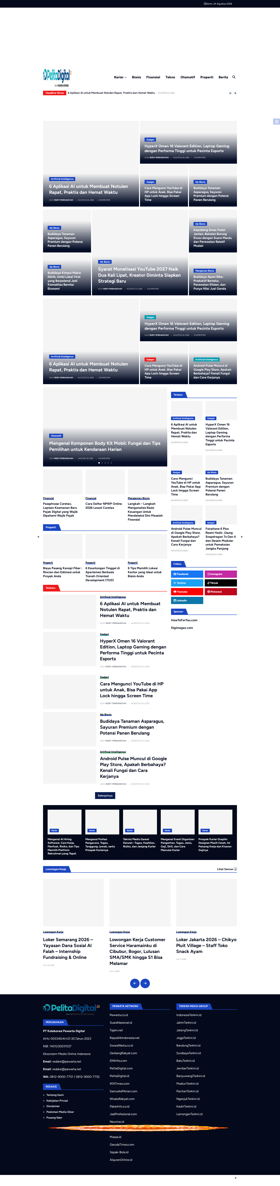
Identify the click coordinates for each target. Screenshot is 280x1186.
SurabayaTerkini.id (188, 1053)
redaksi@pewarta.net (66, 1061)
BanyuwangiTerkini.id (190, 1076)
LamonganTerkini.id (189, 1114)
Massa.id (115, 1137)
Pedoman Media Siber (60, 1112)
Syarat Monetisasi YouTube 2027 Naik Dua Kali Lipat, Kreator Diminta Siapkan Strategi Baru (139, 275)
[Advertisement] (140, 36)
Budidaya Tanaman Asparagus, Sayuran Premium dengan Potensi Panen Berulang (211, 194)
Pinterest (216, 591)
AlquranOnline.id (121, 1160)
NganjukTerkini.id (188, 1099)
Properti (206, 77)
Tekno (170, 77)
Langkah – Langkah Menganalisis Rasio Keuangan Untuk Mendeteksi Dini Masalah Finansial (145, 511)
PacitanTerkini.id (187, 1091)
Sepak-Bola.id (119, 1152)
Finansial (153, 77)
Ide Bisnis (200, 182)
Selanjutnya (105, 795)
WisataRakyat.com (122, 1099)
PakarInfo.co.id (119, 1106)
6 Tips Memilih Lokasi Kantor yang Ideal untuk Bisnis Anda (145, 572)
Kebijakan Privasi (57, 1100)
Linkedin (181, 600)
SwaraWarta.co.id (121, 1045)
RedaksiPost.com (121, 1129)
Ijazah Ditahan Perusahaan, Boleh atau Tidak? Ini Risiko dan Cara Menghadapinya (204, 945)
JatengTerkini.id (187, 1030)
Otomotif (188, 77)
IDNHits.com (118, 1061)
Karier (119, 77)
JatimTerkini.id (186, 1022)
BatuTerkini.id (185, 1061)
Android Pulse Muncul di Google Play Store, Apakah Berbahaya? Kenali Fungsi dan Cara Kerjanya (127, 93)
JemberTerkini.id (187, 1068)
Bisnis (136, 77)
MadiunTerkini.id (187, 1083)
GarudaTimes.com (122, 1144)
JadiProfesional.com (123, 1114)
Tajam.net (116, 1030)
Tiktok (214, 582)
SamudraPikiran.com (123, 1091)
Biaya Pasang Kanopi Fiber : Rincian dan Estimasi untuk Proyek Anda (62, 572)
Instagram (216, 573)
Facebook (182, 573)
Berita (223, 77)
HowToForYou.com (184, 620)
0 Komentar (104, 200)
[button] (230, 93)
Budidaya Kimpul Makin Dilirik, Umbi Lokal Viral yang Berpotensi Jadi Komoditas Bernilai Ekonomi (64, 280)
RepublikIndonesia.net (125, 1038)
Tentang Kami (55, 1095)
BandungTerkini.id (188, 1045)
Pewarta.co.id (119, 1015)
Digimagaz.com (182, 628)
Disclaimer (53, 1106)
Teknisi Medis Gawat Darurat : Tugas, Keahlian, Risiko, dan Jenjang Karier (139, 842)
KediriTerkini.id (186, 1106)
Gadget (150, 139)
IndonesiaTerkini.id (188, 1015)
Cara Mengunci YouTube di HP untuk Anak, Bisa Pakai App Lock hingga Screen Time (163, 194)
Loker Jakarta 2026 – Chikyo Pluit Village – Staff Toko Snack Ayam (140, 945)
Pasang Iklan (54, 1117)
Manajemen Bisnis (204, 270)
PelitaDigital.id (119, 1076)
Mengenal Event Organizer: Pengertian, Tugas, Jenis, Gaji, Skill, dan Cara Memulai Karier (178, 844)
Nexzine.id (117, 1121)
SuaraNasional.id (121, 1022)
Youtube (182, 591)
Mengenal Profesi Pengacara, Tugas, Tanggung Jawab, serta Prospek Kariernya (100, 844)
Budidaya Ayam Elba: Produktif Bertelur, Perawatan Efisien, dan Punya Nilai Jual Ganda (210, 282)
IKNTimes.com (120, 1083)
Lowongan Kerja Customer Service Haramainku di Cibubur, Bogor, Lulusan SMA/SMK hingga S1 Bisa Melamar (71, 951)
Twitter (181, 582)
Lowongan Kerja (53, 932)
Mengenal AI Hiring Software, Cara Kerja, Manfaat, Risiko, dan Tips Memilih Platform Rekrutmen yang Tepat (63, 846)
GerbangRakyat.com (123, 1053)
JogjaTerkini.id (186, 1038)
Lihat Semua (225, 869)
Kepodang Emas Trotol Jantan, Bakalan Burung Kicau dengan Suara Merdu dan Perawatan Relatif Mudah (213, 238)
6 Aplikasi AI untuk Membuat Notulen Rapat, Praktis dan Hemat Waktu (130, 609)
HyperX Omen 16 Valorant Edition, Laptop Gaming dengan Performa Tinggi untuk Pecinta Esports (133, 650)
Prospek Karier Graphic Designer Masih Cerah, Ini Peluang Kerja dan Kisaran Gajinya (214, 844)
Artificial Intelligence (62, 179)
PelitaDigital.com (121, 1068)
